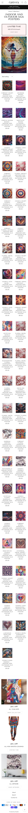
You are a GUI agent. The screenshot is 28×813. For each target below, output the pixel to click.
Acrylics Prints (14, 58)
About (14, 792)
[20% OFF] (14, 729)
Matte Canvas (14, 61)
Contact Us (14, 797)
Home (10, 11)
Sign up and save (14, 802)
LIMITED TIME (14, 750)
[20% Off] (14, 766)
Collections (16, 11)
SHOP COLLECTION (14, 712)
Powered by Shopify (14, 811)
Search (14, 795)
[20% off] (14, 691)
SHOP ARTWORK (14, 787)
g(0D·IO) (14, 2)
